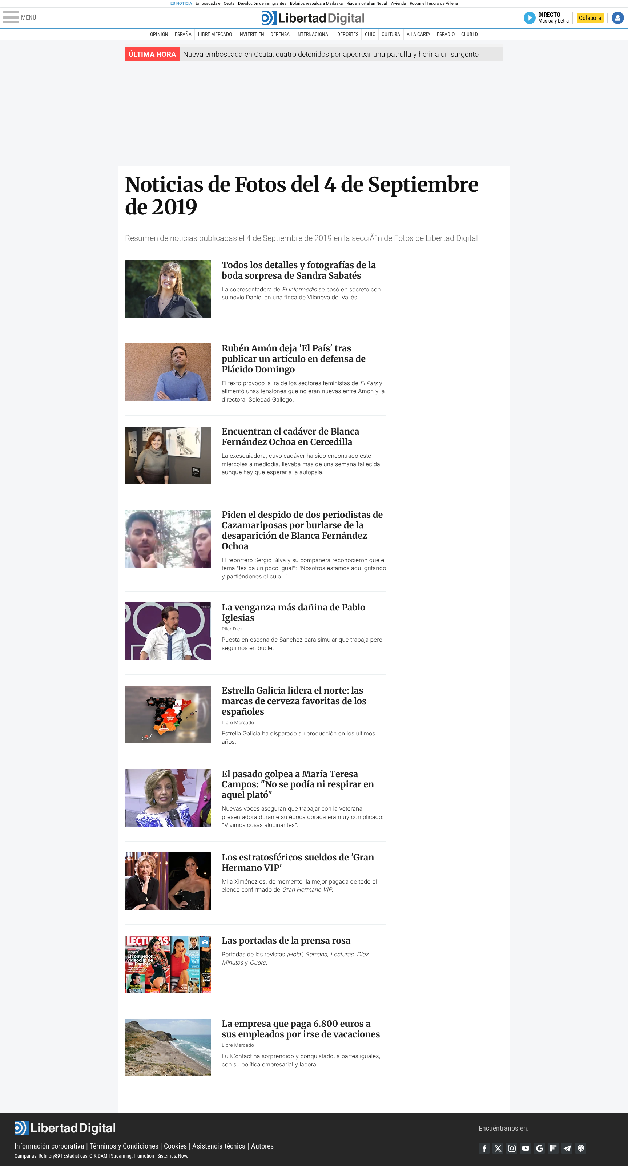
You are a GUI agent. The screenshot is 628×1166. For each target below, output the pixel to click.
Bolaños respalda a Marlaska (316, 3)
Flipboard (553, 1148)
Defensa (280, 34)
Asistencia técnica (219, 1146)
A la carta (418, 34)
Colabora (590, 17)
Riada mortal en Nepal (366, 3)
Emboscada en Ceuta (215, 3)
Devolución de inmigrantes (262, 3)
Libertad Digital (247, 1128)
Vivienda (398, 3)
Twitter (497, 1148)
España (183, 34)
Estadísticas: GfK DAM (85, 1156)
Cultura (391, 34)
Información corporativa (49, 1146)
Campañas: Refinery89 (37, 1156)
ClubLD (469, 34)
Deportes (347, 34)
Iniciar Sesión (618, 18)
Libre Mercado (215, 34)
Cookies (175, 1146)
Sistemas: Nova (173, 1156)
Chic (370, 34)
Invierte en (251, 34)
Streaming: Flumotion (132, 1156)
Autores (262, 1146)
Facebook (484, 1148)
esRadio (446, 34)
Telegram (566, 1148)
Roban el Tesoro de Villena (434, 3)
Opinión (159, 34)
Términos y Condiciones (124, 1146)
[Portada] (313, 18)
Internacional (313, 34)
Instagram (511, 1148)
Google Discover (539, 1148)
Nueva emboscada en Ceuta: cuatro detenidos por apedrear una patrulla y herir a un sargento (331, 54)
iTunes (580, 1148)
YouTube (525, 1148)
